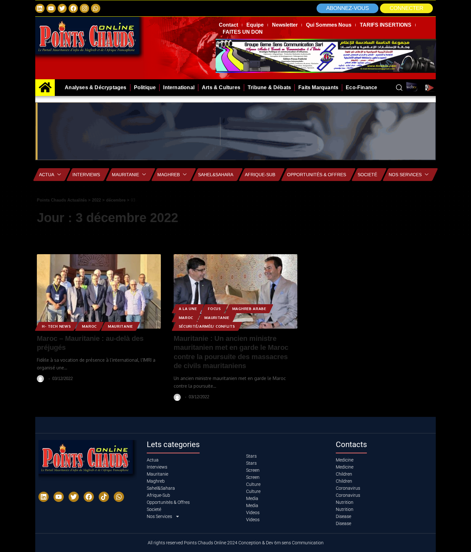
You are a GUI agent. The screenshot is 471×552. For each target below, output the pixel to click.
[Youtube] (59, 497)
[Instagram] (84, 8)
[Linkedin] (40, 8)
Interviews (86, 174)
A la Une (188, 308)
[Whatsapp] (95, 8)
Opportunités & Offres (316, 174)
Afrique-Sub (260, 174)
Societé (367, 174)
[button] (406, 8)
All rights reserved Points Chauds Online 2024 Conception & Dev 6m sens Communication (236, 542)
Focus (214, 308)
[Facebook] (73, 8)
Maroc (89, 326)
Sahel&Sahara (215, 174)
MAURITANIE (120, 326)
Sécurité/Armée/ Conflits (207, 326)
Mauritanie (125, 174)
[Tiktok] (104, 497)
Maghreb (168, 174)
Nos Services (405, 174)
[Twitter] (62, 8)
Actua (46, 174)
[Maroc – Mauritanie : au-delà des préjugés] (99, 291)
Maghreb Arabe (249, 308)
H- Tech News (56, 326)
